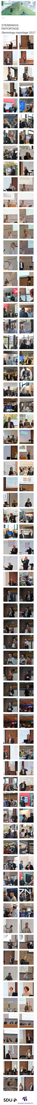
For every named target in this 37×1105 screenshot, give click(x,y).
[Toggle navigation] (3, 18)
